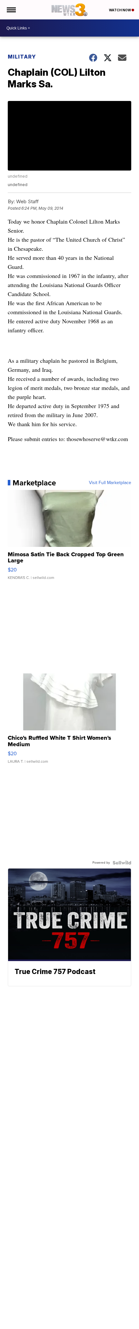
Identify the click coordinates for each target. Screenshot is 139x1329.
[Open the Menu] (11, 10)
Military (22, 56)
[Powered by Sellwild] (121, 862)
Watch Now (120, 10)
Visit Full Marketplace (110, 483)
